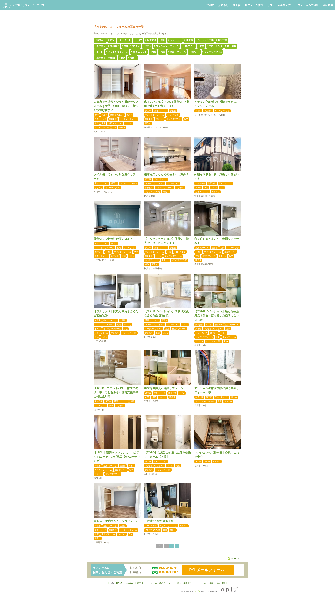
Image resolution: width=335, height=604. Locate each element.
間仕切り (231, 46)
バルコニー (189, 46)
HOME (210, 5)
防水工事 (222, 40)
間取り (133, 58)
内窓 (153, 52)
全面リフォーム (178, 52)
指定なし (101, 40)
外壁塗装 (101, 46)
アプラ (197, 591)
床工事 (189, 40)
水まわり (195, 52)
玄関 (202, 46)
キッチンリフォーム (118, 52)
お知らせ (223, 5)
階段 (112, 40)
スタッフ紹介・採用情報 (180, 583)
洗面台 (148, 46)
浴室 (163, 52)
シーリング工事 (206, 40)
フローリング (215, 46)
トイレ (99, 52)
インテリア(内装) (213, 52)
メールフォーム (210, 570)
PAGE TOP (236, 558)
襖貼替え (114, 46)
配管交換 (151, 40)
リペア (139, 40)
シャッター (175, 40)
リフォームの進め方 (279, 5)
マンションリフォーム (167, 46)
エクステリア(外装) (106, 58)
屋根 (163, 40)
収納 (123, 58)
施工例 (237, 5)
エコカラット (140, 52)
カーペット (125, 40)
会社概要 (328, 5)
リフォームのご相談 (307, 5)
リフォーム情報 (254, 5)
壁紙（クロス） (132, 46)
